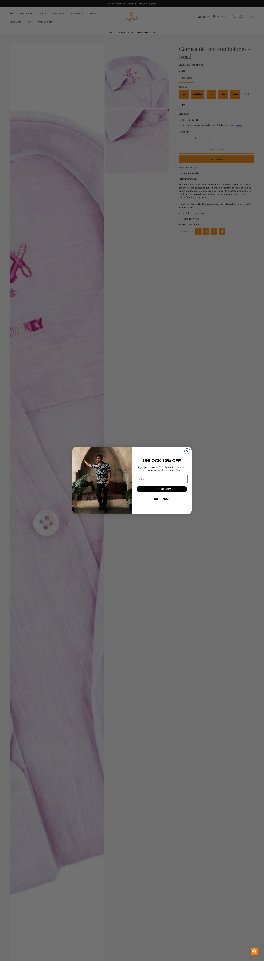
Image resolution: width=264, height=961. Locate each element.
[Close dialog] (187, 451)
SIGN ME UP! (162, 489)
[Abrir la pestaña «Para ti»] (254, 951)
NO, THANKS (162, 499)
